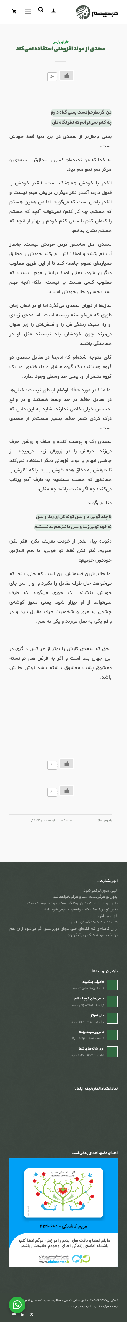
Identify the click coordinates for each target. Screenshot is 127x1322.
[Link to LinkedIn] (22, 1314)
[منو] (29, 12)
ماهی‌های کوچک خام (89, 999)
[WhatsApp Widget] (17, 1305)
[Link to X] (31, 1314)
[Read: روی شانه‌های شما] (112, 1051)
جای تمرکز (97, 1016)
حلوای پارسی (61, 42)
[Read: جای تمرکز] (112, 1018)
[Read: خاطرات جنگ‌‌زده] (112, 985)
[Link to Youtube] (13, 1314)
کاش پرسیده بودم (91, 1032)
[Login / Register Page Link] (52, 12)
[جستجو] (40, 12)
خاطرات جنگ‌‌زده (93, 982)
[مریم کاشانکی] (74, 12)
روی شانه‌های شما (91, 1049)
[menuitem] (52, 12)
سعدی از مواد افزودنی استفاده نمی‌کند (60, 49)
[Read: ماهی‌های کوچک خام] (112, 1001)
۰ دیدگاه (66, 821)
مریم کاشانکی (38, 821)
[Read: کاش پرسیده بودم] (112, 1035)
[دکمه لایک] (66, 75)
